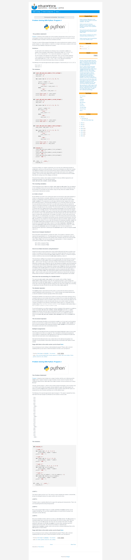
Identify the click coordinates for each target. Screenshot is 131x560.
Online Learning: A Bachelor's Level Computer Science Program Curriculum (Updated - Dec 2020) (88, 20)
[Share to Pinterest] (63, 353)
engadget (82, 99)
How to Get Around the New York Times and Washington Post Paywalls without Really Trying (88, 31)
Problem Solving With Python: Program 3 (46, 20)
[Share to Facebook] (62, 353)
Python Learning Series (48, 11)
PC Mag (81, 104)
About (57, 11)
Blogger (68, 556)
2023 (82, 116)
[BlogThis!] (59, 353)
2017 (82, 126)
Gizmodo (82, 100)
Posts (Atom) (41, 546)
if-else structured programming (42, 355)
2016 (82, 128)
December (84, 118)
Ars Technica (82, 96)
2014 (82, 132)
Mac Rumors (82, 102)
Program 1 (34, 378)
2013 (82, 134)
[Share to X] (60, 353)
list (57, 355)
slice (42, 356)
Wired (81, 110)
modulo (59, 355)
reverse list (39, 356)
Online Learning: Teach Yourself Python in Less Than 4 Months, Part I (88, 39)
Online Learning (36, 11)
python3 (34, 356)
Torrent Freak (83, 108)
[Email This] (58, 353)
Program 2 (34, 36)
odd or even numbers (66, 355)
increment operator (52, 355)
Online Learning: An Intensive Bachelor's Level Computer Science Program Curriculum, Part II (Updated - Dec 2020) (88, 26)
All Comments (84, 48)
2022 (82, 122)
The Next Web (83, 107)
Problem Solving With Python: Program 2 (46, 362)
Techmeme (82, 105)
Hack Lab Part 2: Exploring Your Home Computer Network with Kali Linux (88, 35)
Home (51, 544)
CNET (81, 97)
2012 (82, 135)
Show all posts (61, 17)
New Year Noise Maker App (87, 120)
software (45, 356)
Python (71, 355)
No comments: (53, 353)
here (62, 344)
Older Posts (73, 544)
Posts (82, 46)
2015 (82, 130)
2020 (82, 124)
